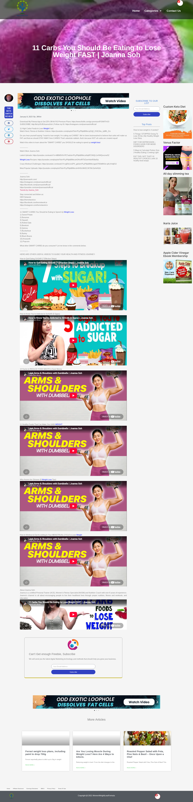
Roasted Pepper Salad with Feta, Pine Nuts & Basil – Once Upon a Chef (145, 754)
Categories (151, 10)
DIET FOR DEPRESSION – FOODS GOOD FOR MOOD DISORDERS (144, 144)
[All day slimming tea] (177, 214)
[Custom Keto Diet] (177, 138)
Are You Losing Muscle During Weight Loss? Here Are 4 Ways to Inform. (95, 754)
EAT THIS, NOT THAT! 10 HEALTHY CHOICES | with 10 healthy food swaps (145, 158)
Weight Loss (25, 160)
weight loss (95, 142)
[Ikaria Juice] (177, 244)
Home (136, 10)
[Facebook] (180, 3)
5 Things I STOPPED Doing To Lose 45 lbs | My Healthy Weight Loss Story (146, 136)
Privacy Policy (51, 788)
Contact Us (174, 10)
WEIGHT (58, 424)
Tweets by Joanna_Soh (29, 190)
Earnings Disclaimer (32, 788)
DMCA (42, 788)
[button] (8, 123)
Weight (46, 128)
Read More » (30, 765)
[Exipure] (177, 169)
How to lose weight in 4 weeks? (145, 130)
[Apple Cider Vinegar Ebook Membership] (177, 283)
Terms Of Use (62, 788)
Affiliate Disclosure (18, 788)
